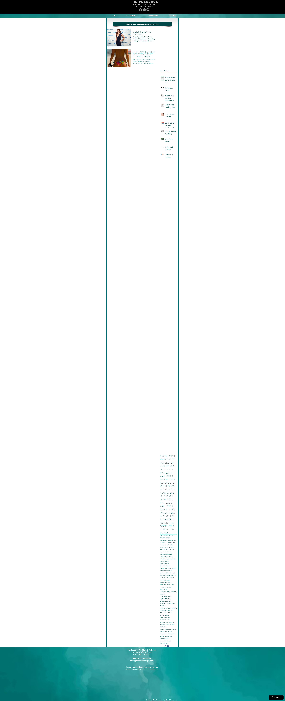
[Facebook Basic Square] (168, 646)
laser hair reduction (165, 596)
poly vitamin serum (165, 608)
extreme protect (171, 575)
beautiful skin (170, 549)
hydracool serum (165, 591)
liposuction (163, 601)
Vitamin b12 (169, 542)
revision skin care (165, 617)
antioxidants (170, 547)
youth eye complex (165, 640)
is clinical (173, 591)
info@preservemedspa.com (142, 661)
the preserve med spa (166, 631)
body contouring (171, 558)
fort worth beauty (165, 582)
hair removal (164, 587)
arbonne (162, 549)
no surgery (163, 603)
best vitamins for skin (166, 556)
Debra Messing (164, 535)
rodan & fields (164, 622)
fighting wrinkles (165, 580)
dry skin (170, 570)
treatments (163, 633)
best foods (168, 551)
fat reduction (170, 577)
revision (167, 615)
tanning (174, 629)
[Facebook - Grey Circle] (144, 9)
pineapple (162, 605)
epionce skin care (170, 572)
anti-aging (170, 544)
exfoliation (163, 575)
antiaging (163, 547)
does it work (164, 570)
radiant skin (163, 612)
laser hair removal (165, 598)
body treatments (165, 565)
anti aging (163, 544)
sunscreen (171, 624)
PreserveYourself (165, 537)
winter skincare (164, 638)
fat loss (162, 577)
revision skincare (164, 619)
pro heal (174, 608)
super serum (163, 626)
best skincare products (166, 554)
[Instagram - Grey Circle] (140, 9)
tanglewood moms (165, 629)
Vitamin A (162, 542)
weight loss (168, 636)
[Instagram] (165, 646)
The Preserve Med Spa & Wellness (168, 540)
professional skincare (166, 610)
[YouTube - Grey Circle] (147, 9)
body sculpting (164, 561)
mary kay (170, 601)
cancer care (163, 568)
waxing (162, 636)
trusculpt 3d (171, 633)
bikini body (163, 558)
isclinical (162, 594)
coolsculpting (172, 568)
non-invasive (171, 603)
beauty (162, 551)
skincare (162, 624)
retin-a (170, 612)
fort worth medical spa (167, 584)
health (170, 587)
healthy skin (163, 589)
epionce (162, 572)
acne (174, 542)
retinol (162, 615)
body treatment (164, 563)
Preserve (171, 535)
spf (167, 624)
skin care (171, 622)
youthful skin (164, 643)
